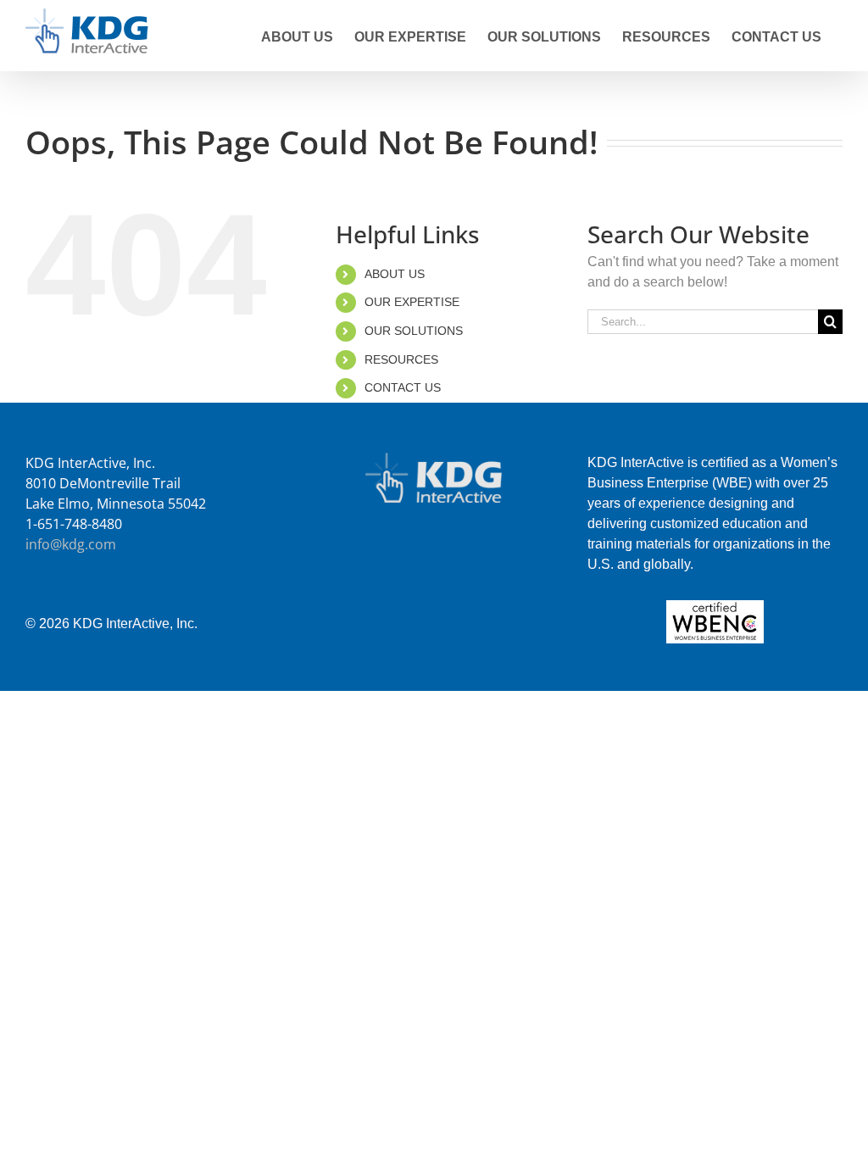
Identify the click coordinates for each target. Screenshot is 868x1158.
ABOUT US (394, 274)
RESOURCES (401, 359)
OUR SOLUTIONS (413, 330)
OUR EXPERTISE (411, 302)
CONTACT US (402, 387)
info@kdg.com (70, 544)
